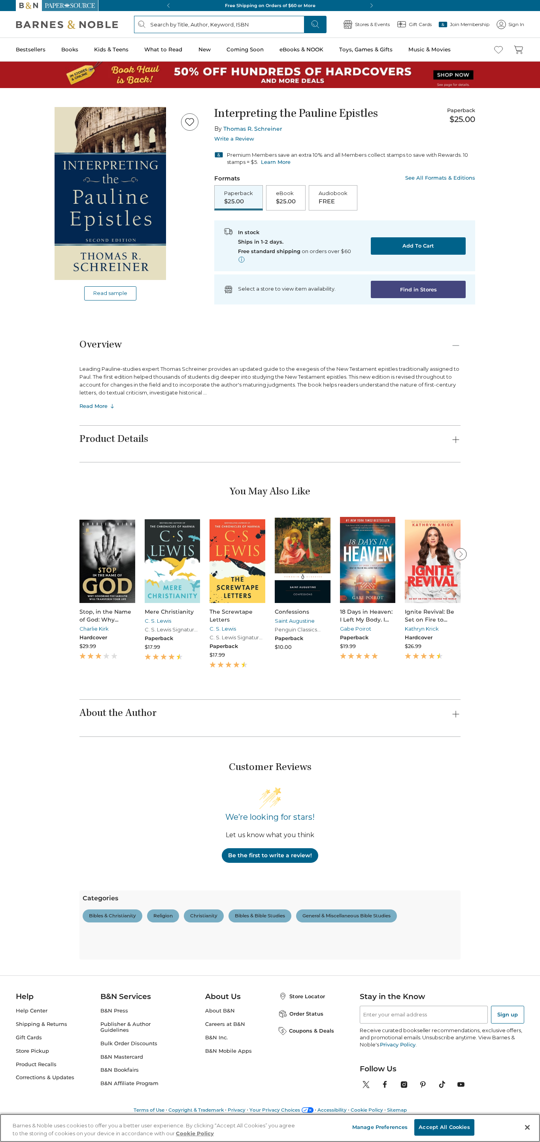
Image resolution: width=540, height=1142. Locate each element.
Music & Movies (429, 49)
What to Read (163, 49)
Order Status (306, 1014)
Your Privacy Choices (274, 1110)
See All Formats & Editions (440, 178)
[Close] (527, 1127)
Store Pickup (32, 1051)
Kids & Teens (111, 49)
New (204, 49)
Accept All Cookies (444, 1127)
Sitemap (397, 1110)
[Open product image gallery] (110, 193)
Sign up (507, 1014)
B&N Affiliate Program (129, 1083)
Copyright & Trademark (196, 1110)
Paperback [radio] (238, 197)
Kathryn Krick (422, 628)
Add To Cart (418, 245)
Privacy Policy (397, 1044)
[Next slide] (460, 554)
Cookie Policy (367, 1110)
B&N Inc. (216, 1038)
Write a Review (234, 139)
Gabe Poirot (355, 628)
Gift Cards (29, 1038)
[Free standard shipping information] (241, 259)
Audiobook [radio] (333, 197)
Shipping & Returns (41, 1024)
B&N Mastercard (121, 1057)
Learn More (276, 162)
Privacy (236, 1110)
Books (69, 49)
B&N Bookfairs (119, 1070)
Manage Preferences (380, 1127)
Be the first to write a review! (270, 855)
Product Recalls (36, 1064)
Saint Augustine (295, 621)
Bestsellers (30, 49)
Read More (93, 406)
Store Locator (307, 996)
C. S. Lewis (158, 621)
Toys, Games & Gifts (366, 49)
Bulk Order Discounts (128, 1043)
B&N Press (114, 1011)
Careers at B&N (225, 1024)
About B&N (220, 1011)
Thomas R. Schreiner (252, 128)
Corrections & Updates (45, 1077)
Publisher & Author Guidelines (125, 1027)
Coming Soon (245, 49)
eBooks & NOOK (301, 49)
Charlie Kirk (94, 628)
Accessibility (332, 1110)
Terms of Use (149, 1110)
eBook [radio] (286, 197)
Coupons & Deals (311, 1030)
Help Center (31, 1011)
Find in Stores (418, 289)
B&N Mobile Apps (228, 1051)
